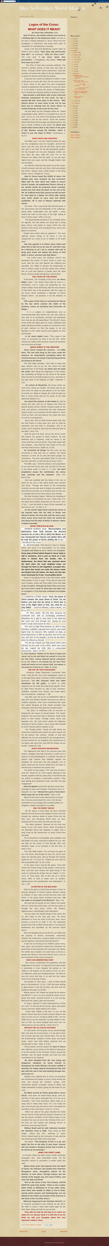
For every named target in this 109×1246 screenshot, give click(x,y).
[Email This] (45, 1225)
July (75, 64)
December (76, 52)
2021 (73, 48)
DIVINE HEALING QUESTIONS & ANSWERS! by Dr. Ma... (81, 77)
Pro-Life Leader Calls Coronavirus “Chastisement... (81, 81)
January (76, 103)
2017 (73, 110)
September (76, 59)
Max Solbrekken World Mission (52, 7)
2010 (73, 127)
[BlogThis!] (47, 1225)
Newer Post (24, 1231)
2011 (73, 124)
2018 (73, 108)
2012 (73, 122)
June (75, 66)
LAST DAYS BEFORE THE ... (80, 85)
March (75, 73)
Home (44, 1231)
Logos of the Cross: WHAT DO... (81, 97)
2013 (73, 120)
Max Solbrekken (76, 135)
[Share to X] (48, 1225)
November (76, 55)
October (76, 57)
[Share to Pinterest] (52, 1225)
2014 (73, 117)
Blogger (62, 1242)
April (75, 71)
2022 (73, 45)
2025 (73, 39)
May (75, 69)
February (76, 100)
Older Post (63, 1231)
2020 (73, 50)
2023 (73, 43)
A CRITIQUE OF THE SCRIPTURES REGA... (81, 88)
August (76, 62)
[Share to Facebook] (50, 1225)
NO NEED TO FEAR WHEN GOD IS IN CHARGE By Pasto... (80, 93)
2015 (73, 115)
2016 (73, 113)
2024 (73, 41)
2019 (73, 106)
